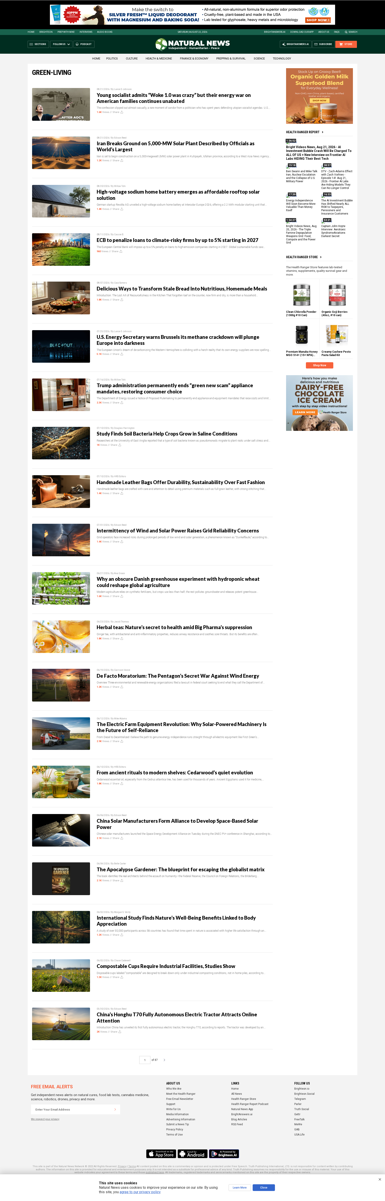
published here (155, 1172)
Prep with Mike (66, 32)
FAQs (336, 32)
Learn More (240, 1187)
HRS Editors (120, 476)
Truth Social (301, 1109)
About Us (323, 32)
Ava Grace (119, 573)
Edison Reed (120, 138)
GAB (297, 1129)
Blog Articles (239, 1119)
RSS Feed (237, 1124)
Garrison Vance (122, 670)
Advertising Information (180, 1119)
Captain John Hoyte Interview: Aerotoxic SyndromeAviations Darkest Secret (333, 231)
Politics (112, 58)
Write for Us (173, 1109)
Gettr (297, 1114)
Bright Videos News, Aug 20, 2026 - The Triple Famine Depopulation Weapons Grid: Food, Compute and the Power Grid (301, 234)
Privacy (122, 1166)
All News (236, 1093)
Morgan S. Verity (122, 912)
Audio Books (104, 32)
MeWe (298, 1124)
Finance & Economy (194, 58)
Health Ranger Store (302, 257)
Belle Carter (120, 863)
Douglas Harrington (124, 428)
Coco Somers (120, 283)
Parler (297, 1104)
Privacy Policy (174, 1129)
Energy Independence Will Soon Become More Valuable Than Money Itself (300, 205)
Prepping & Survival (231, 58)
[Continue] (115, 1109)
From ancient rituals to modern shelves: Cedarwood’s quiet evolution (175, 772)
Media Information (177, 1114)
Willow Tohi (120, 186)
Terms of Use (174, 1134)
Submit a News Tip (177, 1124)
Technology (282, 58)
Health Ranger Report (302, 132)
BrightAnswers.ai (274, 32)
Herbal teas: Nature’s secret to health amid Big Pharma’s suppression (174, 627)
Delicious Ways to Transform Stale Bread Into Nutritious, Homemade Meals (182, 289)
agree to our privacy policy (140, 1192)
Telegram (300, 1099)
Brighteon (46, 32)
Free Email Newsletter (179, 1099)
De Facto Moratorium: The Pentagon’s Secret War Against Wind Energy (178, 676)
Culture (132, 58)
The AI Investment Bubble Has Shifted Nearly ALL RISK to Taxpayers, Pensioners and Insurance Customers (337, 207)
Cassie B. (119, 234)
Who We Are (173, 1088)
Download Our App (301, 32)
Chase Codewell (122, 960)
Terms (132, 1166)
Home (31, 32)
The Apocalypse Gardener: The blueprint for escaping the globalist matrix (181, 869)
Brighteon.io (301, 1088)
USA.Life (299, 1134)
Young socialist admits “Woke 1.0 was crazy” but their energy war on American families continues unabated (174, 98)
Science (259, 58)
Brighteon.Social (304, 1093)
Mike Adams (120, 718)
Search (353, 32)
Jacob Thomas (121, 621)
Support (170, 1104)
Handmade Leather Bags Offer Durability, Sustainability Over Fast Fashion (181, 482)
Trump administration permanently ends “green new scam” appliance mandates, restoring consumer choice (175, 388)
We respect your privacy (45, 1119)
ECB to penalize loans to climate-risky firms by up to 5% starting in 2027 (177, 240)
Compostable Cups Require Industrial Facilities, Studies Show (166, 966)
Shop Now (319, 365)
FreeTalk (299, 1119)
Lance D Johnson (123, 89)
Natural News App (242, 1109)
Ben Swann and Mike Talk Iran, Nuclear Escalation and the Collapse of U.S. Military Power (301, 176)
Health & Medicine (159, 58)
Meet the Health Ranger (180, 1093)
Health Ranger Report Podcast (249, 1104)
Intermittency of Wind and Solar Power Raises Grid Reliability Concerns (178, 531)
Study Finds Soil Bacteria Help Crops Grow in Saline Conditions (167, 434)
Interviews (86, 32)
